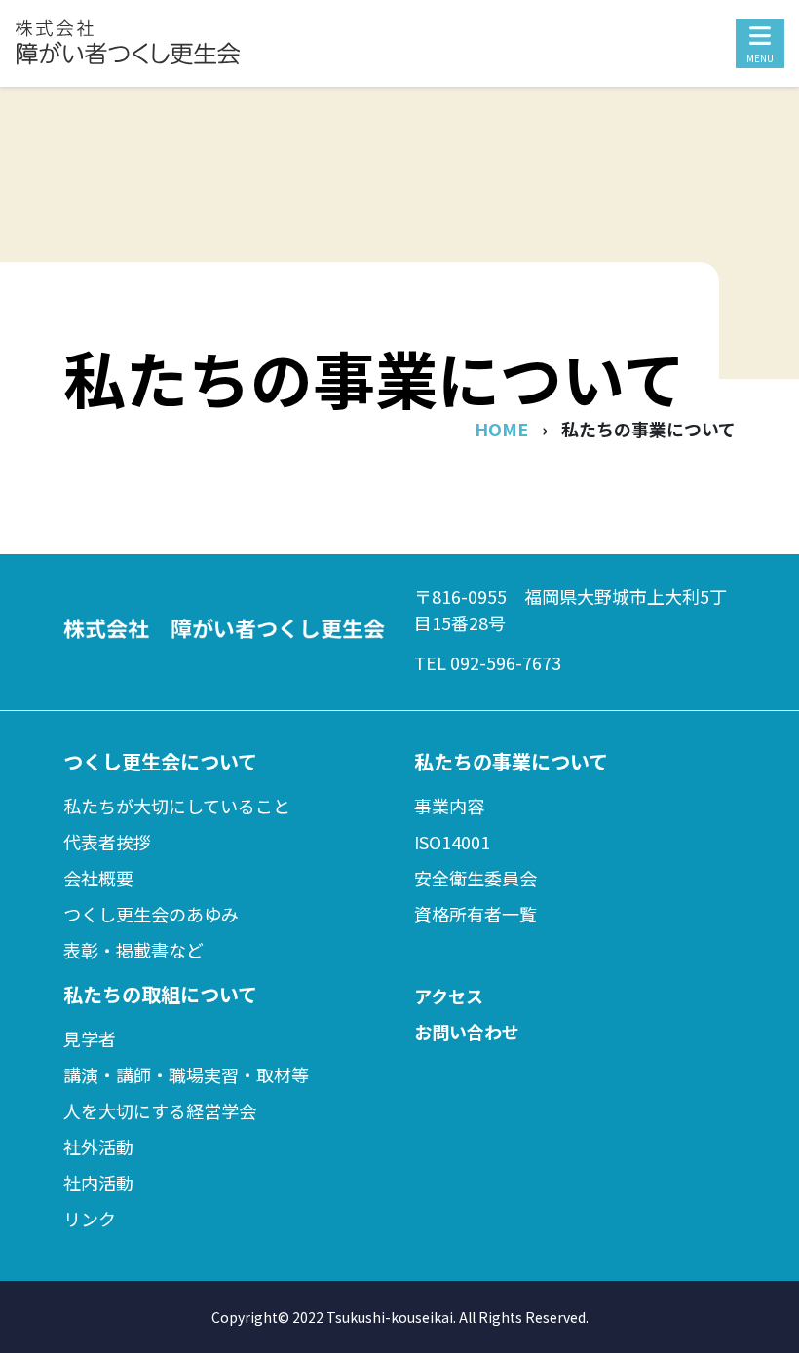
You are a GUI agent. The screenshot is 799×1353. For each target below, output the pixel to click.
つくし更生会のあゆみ (151, 913)
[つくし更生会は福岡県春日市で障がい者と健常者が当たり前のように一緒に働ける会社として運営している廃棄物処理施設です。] (128, 59)
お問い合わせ (466, 1031)
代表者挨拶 (107, 841)
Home (501, 428)
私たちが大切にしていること (176, 805)
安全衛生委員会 (475, 877)
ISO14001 (452, 841)
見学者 (89, 1038)
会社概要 (98, 877)
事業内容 (449, 805)
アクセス (448, 995)
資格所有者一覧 (475, 913)
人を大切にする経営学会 (159, 1110)
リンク (89, 1218)
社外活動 (98, 1146)
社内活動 (98, 1182)
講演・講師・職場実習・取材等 (186, 1074)
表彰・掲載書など (133, 949)
